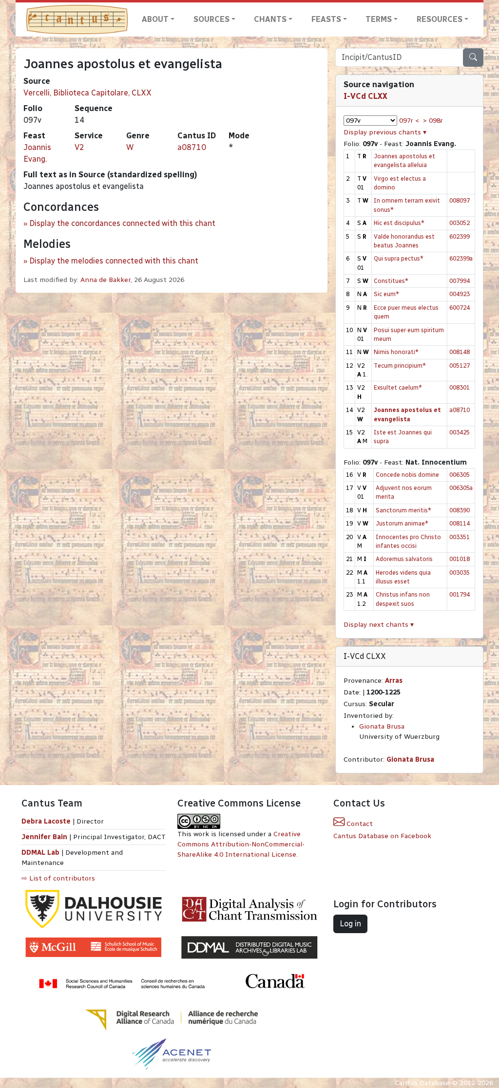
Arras (394, 680)
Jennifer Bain (45, 837)
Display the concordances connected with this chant (122, 223)
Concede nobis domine (407, 474)
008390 (459, 510)
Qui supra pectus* (398, 258)
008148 (459, 352)
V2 (79, 147)
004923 (459, 294)
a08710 (191, 147)
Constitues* (391, 280)
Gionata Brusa (381, 726)
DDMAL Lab (40, 852)
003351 (459, 537)
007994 (459, 280)
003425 (459, 432)
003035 (459, 572)
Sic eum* (386, 294)
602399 (459, 236)
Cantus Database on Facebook (382, 836)
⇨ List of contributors (58, 878)
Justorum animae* (402, 523)
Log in (350, 923)
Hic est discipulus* (399, 222)
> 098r (433, 120)
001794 (459, 594)
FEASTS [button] (326, 19)
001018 (459, 559)
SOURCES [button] (211, 19)
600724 (459, 307)
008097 (459, 200)
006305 (459, 474)
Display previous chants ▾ (385, 132)
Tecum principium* (400, 365)
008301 (459, 387)
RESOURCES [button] (439, 19)
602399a (461, 258)
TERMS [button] (378, 19)
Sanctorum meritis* (403, 510)
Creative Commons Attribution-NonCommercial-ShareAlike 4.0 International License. (241, 844)
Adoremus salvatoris (404, 559)
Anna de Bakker (105, 280)
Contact (359, 824)
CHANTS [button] (270, 19)
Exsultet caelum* (398, 387)
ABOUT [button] (155, 19)
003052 (459, 222)
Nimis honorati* (396, 352)
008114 (459, 523)
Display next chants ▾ (379, 624)
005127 (459, 365)
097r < (409, 120)
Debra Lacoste (46, 821)
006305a (461, 487)
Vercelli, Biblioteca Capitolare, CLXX (87, 92)
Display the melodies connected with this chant (113, 260)
